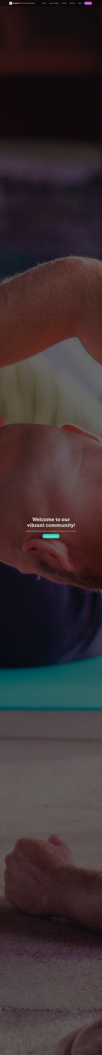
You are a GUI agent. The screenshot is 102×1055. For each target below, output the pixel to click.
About (80, 3)
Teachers (72, 3)
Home (44, 3)
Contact (88, 3)
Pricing (64, 3)
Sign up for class (51, 536)
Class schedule (54, 3)
